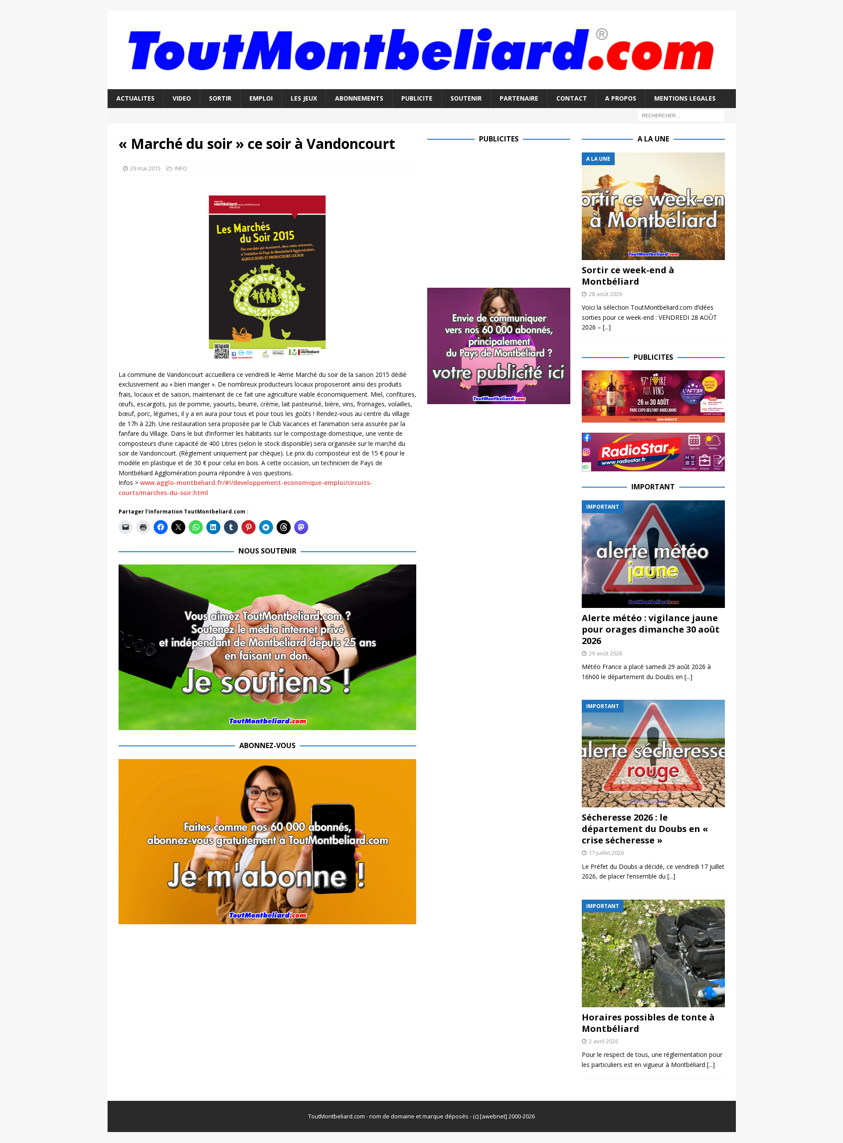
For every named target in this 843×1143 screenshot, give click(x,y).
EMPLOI (261, 98)
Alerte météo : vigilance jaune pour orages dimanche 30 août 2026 (651, 629)
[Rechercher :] (681, 115)
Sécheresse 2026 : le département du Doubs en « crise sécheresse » (645, 828)
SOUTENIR (466, 98)
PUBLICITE (416, 98)
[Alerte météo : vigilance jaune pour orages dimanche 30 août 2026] (653, 554)
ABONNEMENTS (359, 98)
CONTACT (571, 98)
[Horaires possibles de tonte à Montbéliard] (653, 953)
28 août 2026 (605, 294)
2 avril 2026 (603, 1041)
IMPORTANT (653, 487)
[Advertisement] (501, 213)
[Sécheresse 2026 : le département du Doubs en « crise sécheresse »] (653, 753)
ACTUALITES (135, 98)
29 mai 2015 (145, 168)
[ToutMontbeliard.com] (422, 84)
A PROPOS (620, 98)
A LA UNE (653, 139)
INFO (181, 168)
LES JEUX (304, 98)
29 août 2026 (605, 653)
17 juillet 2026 (606, 853)
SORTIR (220, 98)
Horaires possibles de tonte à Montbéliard (648, 1022)
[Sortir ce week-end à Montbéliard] (653, 206)
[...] (607, 327)
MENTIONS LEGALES (685, 98)
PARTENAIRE (519, 98)
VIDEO (182, 98)
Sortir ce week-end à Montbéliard (628, 275)
